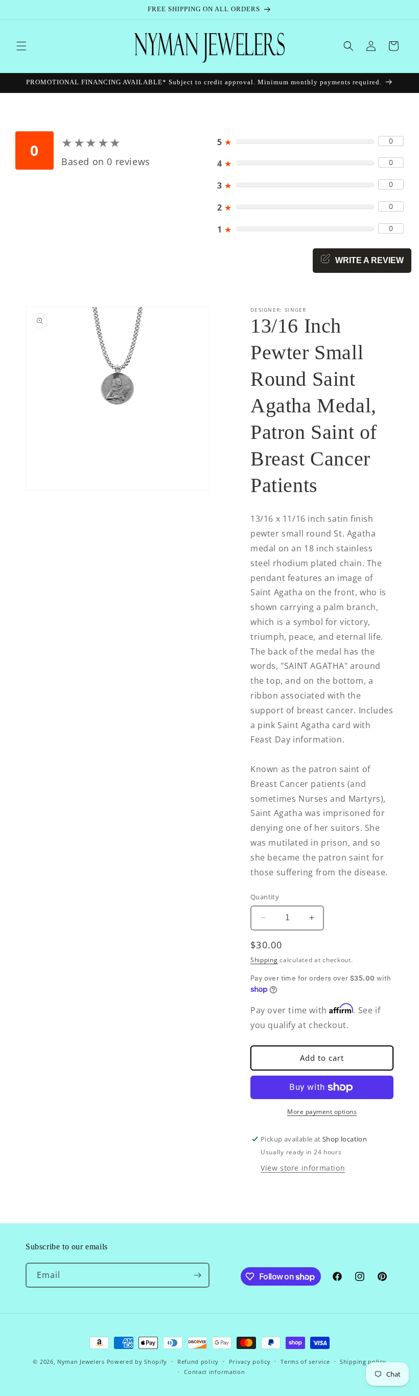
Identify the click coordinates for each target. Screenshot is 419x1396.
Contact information (214, 1372)
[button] (21, 46)
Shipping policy (363, 1361)
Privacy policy (250, 1361)
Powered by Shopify (137, 1361)
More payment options (322, 1111)
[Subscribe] (197, 1275)
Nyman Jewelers (81, 1361)
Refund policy (198, 1361)
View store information (303, 1168)
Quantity (264, 896)
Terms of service (305, 1361)
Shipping (264, 960)
